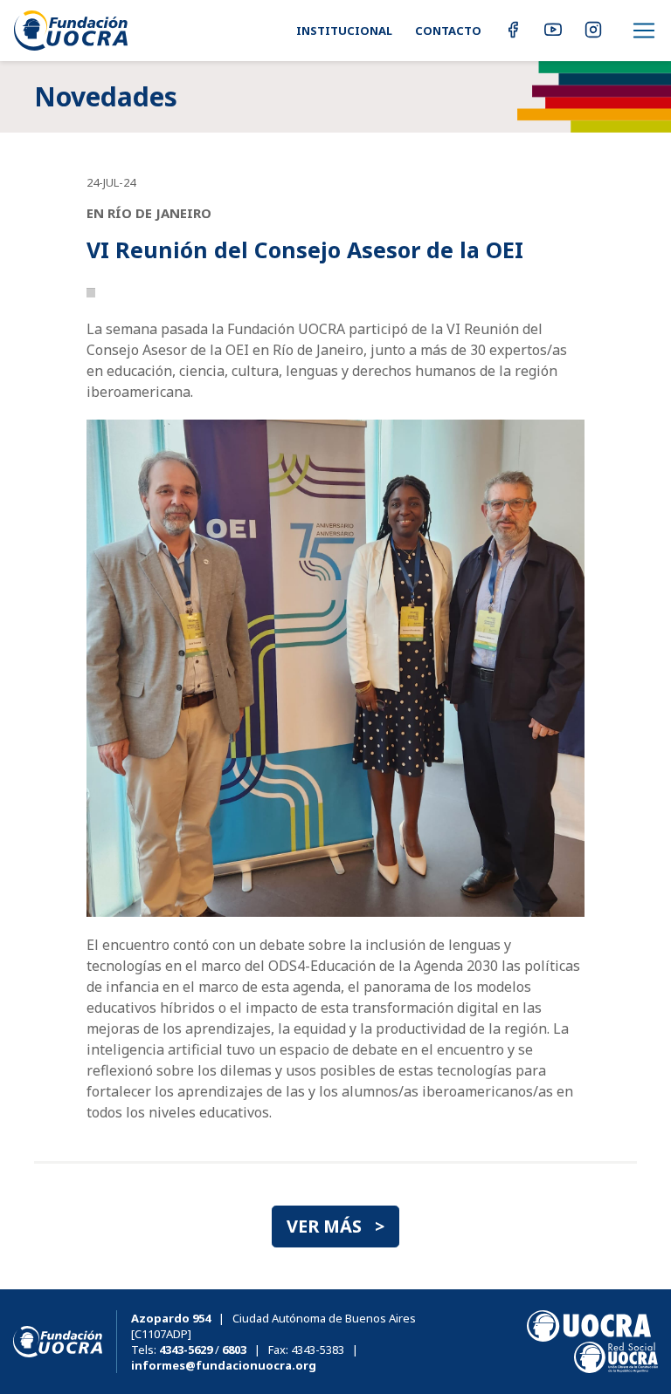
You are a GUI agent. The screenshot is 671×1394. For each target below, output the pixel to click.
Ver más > (335, 1226)
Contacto (448, 30)
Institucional (344, 30)
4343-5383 (317, 1349)
